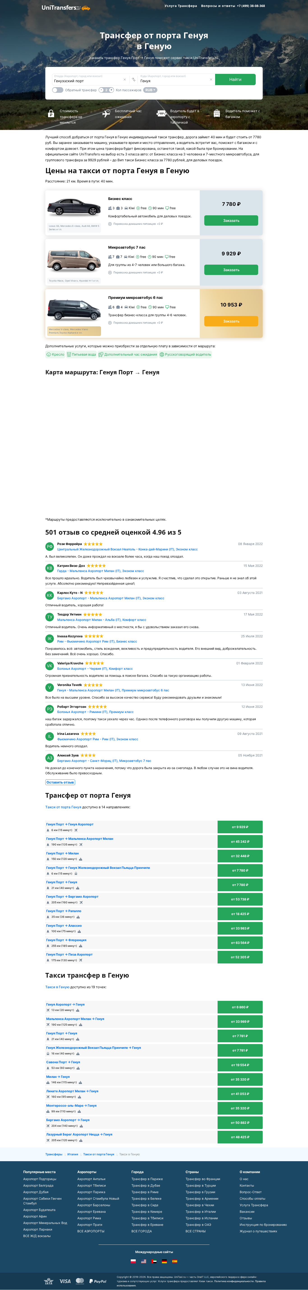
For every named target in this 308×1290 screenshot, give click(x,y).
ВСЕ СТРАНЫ (196, 1231)
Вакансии (247, 1211)
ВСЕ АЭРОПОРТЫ (90, 1231)
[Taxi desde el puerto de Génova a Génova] (174, 1262)
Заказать (231, 220)
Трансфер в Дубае (145, 1185)
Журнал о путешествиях (258, 1231)
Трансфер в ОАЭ (198, 1224)
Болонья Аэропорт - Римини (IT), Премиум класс (95, 712)
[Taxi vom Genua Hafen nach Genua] (164, 1262)
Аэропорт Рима (89, 1218)
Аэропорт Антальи (91, 1179)
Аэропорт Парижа (91, 1192)
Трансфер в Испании (202, 1218)
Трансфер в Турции (201, 1185)
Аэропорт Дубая (35, 1192)
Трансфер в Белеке (146, 1198)
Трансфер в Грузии (200, 1192)
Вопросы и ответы (218, 6)
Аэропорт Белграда (38, 1185)
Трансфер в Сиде (144, 1205)
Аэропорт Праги (89, 1224)
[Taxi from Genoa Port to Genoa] (143, 1262)
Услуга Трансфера (181, 6)
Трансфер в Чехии (200, 1205)
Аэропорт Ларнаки (37, 1229)
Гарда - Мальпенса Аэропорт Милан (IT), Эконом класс (100, 571)
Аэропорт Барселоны (93, 1205)
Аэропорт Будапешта (39, 1210)
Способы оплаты (252, 1198)
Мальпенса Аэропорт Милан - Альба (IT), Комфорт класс (101, 620)
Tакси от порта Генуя (63, 807)
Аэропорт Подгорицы (39, 1179)
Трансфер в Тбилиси (147, 1218)
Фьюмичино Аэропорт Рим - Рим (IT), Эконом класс (97, 739)
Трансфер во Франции (203, 1179)
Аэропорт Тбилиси (91, 1185)
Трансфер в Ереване (147, 1224)
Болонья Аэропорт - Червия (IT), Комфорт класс (95, 668)
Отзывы (246, 1218)
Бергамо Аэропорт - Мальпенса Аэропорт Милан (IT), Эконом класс (110, 598)
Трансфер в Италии (201, 1211)
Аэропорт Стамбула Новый (98, 1198)
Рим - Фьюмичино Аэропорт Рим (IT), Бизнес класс (97, 641)
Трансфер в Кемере (146, 1211)
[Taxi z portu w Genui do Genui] (133, 1262)
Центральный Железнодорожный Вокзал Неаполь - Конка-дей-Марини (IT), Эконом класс (127, 549)
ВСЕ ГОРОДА (141, 1231)
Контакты (247, 1185)
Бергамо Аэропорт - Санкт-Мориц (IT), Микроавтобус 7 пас (104, 761)
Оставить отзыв (60, 782)
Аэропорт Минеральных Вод (45, 1223)
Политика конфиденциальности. (234, 1281)
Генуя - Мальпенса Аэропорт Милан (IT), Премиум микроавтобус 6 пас (113, 690)
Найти (235, 79)
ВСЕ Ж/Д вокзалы (37, 1236)
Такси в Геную (57, 987)
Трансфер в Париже (147, 1179)
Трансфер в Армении (202, 1198)
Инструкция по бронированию (263, 1224)
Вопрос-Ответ (251, 1192)
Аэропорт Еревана (91, 1211)
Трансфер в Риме (145, 1192)
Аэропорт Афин (35, 1216)
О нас (244, 1179)
